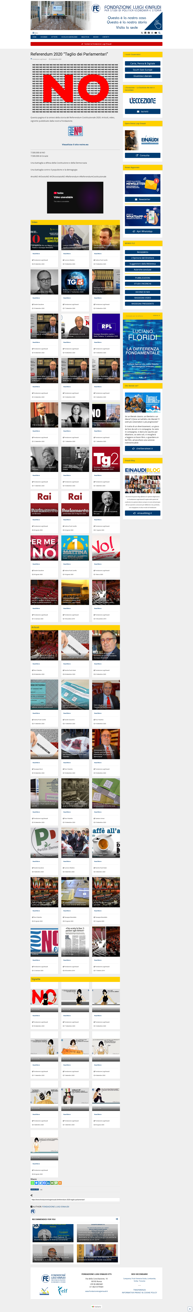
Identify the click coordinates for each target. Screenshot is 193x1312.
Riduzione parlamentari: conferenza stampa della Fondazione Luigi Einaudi (71, 600)
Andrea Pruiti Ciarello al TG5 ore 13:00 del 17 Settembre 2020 (74, 291)
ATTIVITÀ (54, 37)
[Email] (52, 1183)
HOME (34, 37)
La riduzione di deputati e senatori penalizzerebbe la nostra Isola (106, 805)
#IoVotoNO (36, 1010)
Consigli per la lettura (134, 316)
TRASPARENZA (139, 1290)
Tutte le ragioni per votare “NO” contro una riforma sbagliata (43, 904)
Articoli (35, 627)
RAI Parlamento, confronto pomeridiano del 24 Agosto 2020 (74, 513)
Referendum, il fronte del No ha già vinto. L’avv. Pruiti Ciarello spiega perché (44, 804)
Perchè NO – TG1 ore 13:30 (41, 558)
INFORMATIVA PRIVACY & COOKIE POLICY (139, 1292)
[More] (60, 1183)
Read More (36, 253)
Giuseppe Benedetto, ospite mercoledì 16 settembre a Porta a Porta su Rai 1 (105, 290)
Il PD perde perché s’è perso (42, 855)
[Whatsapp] (32, 1183)
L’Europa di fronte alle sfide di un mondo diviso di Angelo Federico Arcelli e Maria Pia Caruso (142, 373)
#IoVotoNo (36, 1158)
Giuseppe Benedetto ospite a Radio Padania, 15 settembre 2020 (106, 335)
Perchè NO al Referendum (41, 757)
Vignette (36, 979)
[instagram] (152, 33)
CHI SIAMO (44, 37)
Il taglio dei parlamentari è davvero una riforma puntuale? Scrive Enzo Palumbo (75, 754)
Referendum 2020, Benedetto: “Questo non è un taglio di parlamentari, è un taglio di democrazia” (104, 753)
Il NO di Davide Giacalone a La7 (43, 425)
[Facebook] (44, 1183)
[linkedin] (145, 33)
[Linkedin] (48, 1183)
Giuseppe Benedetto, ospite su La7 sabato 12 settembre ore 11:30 (104, 378)
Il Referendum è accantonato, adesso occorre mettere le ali (42, 706)
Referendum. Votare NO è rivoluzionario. (103, 854)
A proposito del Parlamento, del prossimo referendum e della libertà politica (74, 853)
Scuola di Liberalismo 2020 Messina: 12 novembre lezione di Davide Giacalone (95, 1258)
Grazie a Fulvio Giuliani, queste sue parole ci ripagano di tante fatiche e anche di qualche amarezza (44, 600)
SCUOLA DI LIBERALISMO (69, 37)
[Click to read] (53, 1233)
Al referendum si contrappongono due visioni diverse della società (74, 904)
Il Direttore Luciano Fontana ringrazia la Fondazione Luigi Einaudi (73, 467)
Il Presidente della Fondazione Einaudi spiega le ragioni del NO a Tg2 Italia (105, 423)
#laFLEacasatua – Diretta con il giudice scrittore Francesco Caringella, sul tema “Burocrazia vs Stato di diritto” (51, 1257)
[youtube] (156, 33)
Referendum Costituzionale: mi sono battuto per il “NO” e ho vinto (75, 657)
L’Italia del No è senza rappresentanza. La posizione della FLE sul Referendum (75, 705)
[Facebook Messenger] (36, 1183)
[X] (142, 33)
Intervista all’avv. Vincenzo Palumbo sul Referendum (103, 706)
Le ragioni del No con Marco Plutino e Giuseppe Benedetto (42, 247)
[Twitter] (40, 1183)
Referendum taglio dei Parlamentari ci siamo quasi (103, 601)
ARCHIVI (95, 37)
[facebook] (149, 33)
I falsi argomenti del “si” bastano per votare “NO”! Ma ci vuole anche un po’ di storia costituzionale (75, 804)
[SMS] (56, 1183)
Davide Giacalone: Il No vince (42, 292)
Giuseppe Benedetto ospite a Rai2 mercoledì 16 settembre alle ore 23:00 (44, 334)
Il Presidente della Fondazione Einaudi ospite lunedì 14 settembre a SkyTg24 (44, 378)
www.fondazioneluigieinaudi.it (96, 1291)
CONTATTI (105, 37)
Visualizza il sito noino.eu (75, 144)
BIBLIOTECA (85, 37)
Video (34, 222)
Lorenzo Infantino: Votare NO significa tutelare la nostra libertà (74, 247)
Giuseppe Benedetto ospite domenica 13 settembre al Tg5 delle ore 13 (73, 378)
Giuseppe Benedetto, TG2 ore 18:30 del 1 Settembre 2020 (104, 468)
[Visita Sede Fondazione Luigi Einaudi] (97, 29)
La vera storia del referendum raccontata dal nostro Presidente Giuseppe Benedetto (105, 656)
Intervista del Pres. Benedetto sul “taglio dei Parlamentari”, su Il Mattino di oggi (74, 952)
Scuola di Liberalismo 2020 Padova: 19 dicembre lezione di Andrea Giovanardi (51, 1238)
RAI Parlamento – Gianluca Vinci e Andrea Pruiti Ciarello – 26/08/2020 (44, 511)
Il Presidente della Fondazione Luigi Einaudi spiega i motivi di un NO (105, 556)
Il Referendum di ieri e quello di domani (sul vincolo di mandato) (43, 657)
